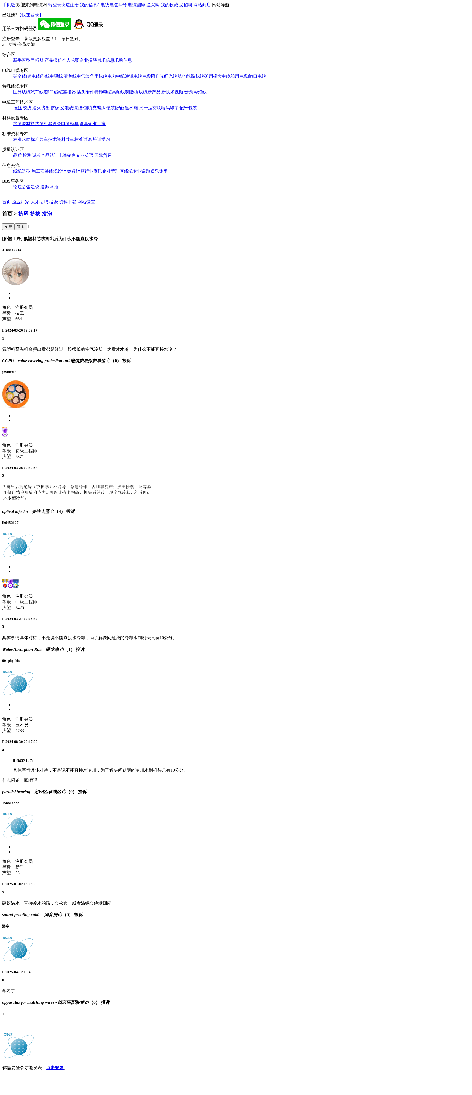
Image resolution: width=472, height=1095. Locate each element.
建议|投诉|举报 (44, 187)
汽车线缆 (39, 92)
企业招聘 (88, 60)
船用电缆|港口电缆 (248, 76)
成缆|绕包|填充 (83, 107)
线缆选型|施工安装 (31, 171)
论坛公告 (22, 187)
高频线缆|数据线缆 (130, 92)
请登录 (54, 4)
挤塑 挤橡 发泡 (35, 214)
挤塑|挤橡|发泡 (55, 107)
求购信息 (123, 60)
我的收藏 (169, 4)
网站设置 (86, 202)
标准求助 (22, 139)
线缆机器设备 (48, 123)
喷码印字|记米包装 (179, 107)
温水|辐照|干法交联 (143, 107)
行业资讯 (93, 171)
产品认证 (49, 155)
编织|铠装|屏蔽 (111, 107)
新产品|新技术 (161, 92)
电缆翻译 (136, 4)
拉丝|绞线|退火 (27, 107)
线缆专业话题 (137, 171)
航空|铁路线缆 (190, 76)
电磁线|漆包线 (63, 76)
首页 (6, 202)
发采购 (153, 4)
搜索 (53, 202)
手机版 (8, 4)
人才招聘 (39, 202)
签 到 (21, 227)
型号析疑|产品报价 (44, 60)
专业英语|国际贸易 (94, 155)
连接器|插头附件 (78, 92)
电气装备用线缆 (92, 76)
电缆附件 (151, 76)
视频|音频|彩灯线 (191, 92)
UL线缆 (55, 92)
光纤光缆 (168, 76)
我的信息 (89, 4)
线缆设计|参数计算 (67, 171)
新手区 (19, 60)
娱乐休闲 (159, 171)
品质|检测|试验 (27, 155)
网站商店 (202, 4)
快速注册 (70, 4)
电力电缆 (116, 76)
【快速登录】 (30, 15)
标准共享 (39, 139)
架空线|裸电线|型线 (31, 76)
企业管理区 (113, 171)
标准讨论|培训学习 (92, 139)
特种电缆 (103, 92)
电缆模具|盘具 (74, 123)
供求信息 (105, 60)
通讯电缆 (133, 76)
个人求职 (70, 60)
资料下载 (67, 202)
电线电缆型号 (114, 4)
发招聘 (185, 4)
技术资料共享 (61, 139)
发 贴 (8, 227)
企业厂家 (97, 123)
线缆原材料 (24, 123)
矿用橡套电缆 (217, 76)
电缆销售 (67, 155)
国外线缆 (22, 92)
